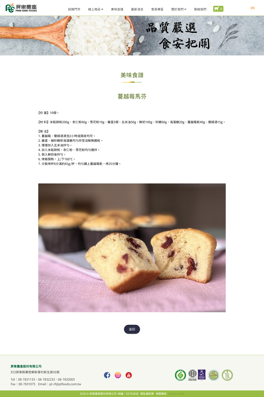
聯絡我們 (200, 9)
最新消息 (137, 9)
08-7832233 (46, 379)
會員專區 (157, 9)
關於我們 (177, 9)
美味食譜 (117, 9)
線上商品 (94, 9)
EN (253, 7)
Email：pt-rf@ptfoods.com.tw (59, 384)
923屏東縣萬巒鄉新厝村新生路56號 (35, 372)
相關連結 (161, 393)
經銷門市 (74, 9)
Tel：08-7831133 (23, 379)
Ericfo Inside (176, 393)
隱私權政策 (147, 393)
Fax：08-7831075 (23, 384)
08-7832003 (66, 379)
